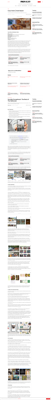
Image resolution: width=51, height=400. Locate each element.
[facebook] (17, 16)
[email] (21, 16)
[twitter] (19, 16)
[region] (25, 399)
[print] (30, 16)
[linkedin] (18, 16)
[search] (9, 1)
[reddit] (20, 16)
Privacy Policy (19, 398)
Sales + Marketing (10, 96)
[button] (8, 1)
